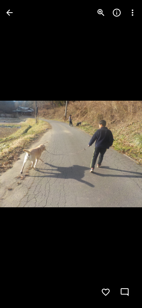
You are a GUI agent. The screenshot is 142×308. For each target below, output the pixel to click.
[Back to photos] (9, 12)
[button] (22, 154)
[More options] (132, 13)
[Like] (105, 292)
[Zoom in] (101, 13)
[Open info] (117, 13)
